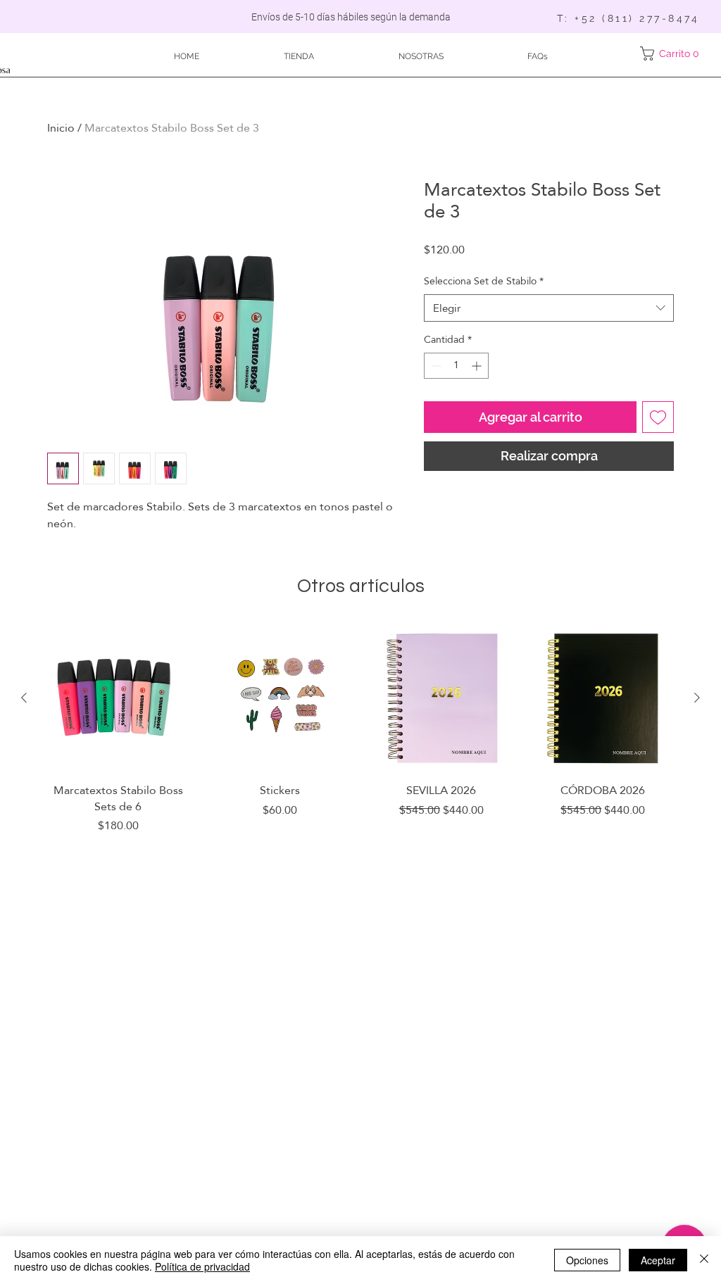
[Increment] (478, 365)
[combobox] (549, 308)
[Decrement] (435, 365)
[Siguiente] (697, 697)
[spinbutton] (456, 365)
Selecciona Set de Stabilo (484, 282)
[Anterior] (23, 697)
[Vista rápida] (118, 698)
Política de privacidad (202, 1266)
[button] (672, 53)
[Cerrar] (704, 1260)
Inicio (61, 128)
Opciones (587, 1260)
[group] (360, 746)
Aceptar (658, 1260)
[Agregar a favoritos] (658, 417)
